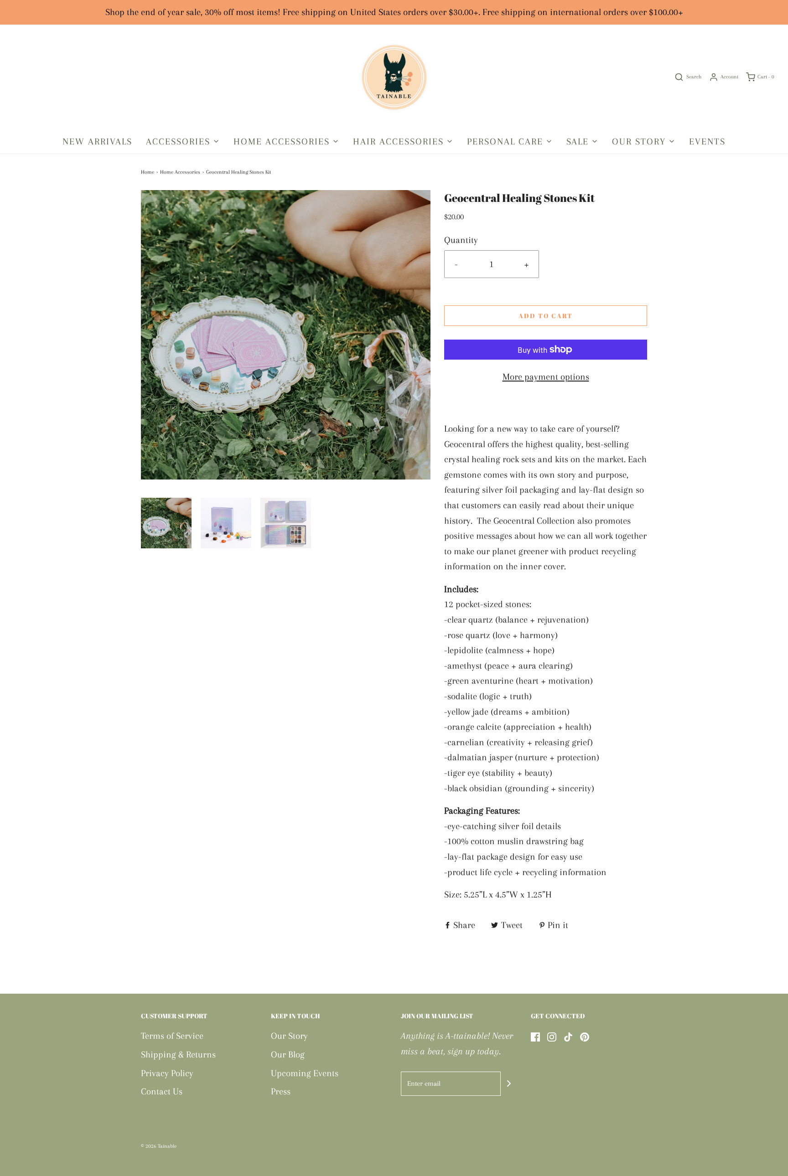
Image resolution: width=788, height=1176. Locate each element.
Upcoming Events (304, 1073)
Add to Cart (545, 315)
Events (707, 141)
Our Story (289, 1036)
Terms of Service (172, 1036)
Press (280, 1091)
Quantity (461, 240)
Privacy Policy (167, 1073)
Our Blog (288, 1054)
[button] (166, 523)
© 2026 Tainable (158, 1146)
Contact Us (161, 1091)
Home (147, 172)
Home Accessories (180, 172)
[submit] (509, 1083)
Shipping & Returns (178, 1054)
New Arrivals (97, 141)
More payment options (546, 376)
